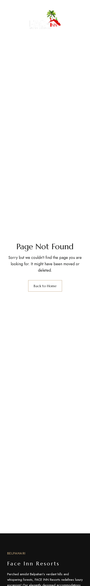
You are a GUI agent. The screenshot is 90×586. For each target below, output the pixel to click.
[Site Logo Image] (45, 19)
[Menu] (11, 18)
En (73, 18)
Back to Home (45, 286)
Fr (81, 18)
